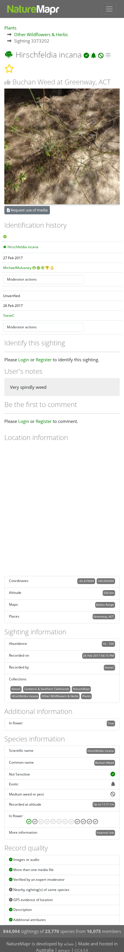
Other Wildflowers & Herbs (41, 34)
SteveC (8, 315)
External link (105, 833)
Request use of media (29, 210)
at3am (69, 944)
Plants (10, 28)
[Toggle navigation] (109, 8)
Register (44, 359)
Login (23, 359)
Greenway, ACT (103, 616)
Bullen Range (105, 605)
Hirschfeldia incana (22, 246)
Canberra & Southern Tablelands (46, 689)
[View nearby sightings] (108, 54)
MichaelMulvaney (17, 267)
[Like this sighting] (7, 82)
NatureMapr (81, 689)
